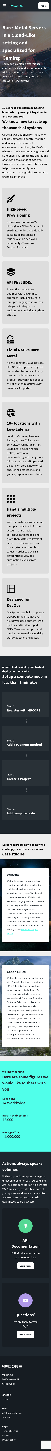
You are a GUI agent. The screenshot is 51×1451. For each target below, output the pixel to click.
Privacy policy (8, 1439)
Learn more (25, 1265)
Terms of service (10, 1430)
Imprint (6, 1435)
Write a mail (25, 1334)
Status (5, 1399)
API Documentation (12, 1412)
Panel (43, 5)
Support (6, 1417)
